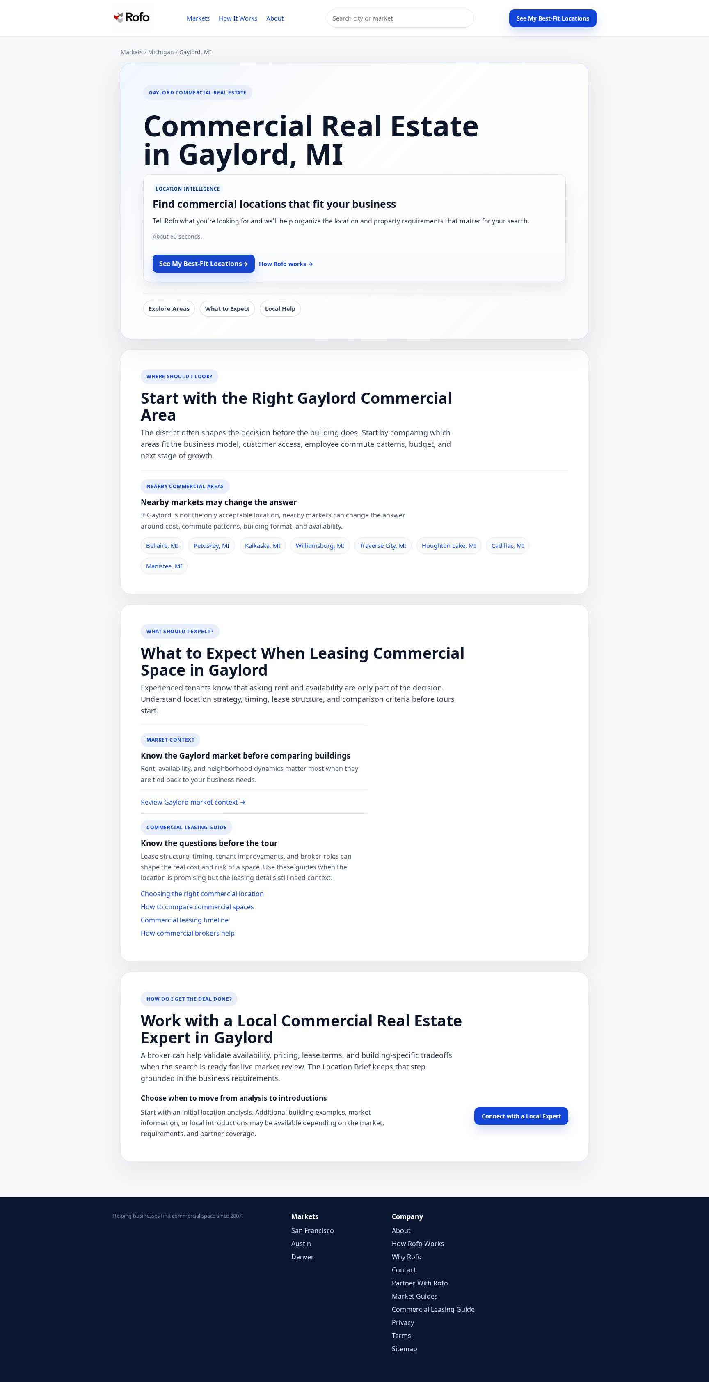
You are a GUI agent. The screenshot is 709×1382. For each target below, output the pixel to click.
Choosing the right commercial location (202, 893)
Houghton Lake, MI (449, 545)
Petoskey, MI (211, 545)
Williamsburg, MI (320, 545)
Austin (301, 1243)
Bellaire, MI (162, 545)
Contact (404, 1269)
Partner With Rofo (420, 1283)
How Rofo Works (418, 1243)
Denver (302, 1256)
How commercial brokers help (188, 933)
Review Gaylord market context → (193, 802)
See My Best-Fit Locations (553, 18)
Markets (198, 18)
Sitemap (404, 1348)
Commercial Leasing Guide (433, 1309)
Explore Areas (169, 309)
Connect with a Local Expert (521, 1116)
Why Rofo (407, 1256)
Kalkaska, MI (262, 545)
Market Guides (415, 1296)
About (275, 18)
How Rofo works (286, 264)
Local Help (280, 309)
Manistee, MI (164, 566)
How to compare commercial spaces (197, 906)
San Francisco (312, 1230)
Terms (401, 1335)
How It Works (238, 18)
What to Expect (227, 309)
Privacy (403, 1322)
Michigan (161, 52)
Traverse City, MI (383, 545)
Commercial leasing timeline (185, 919)
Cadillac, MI (508, 545)
